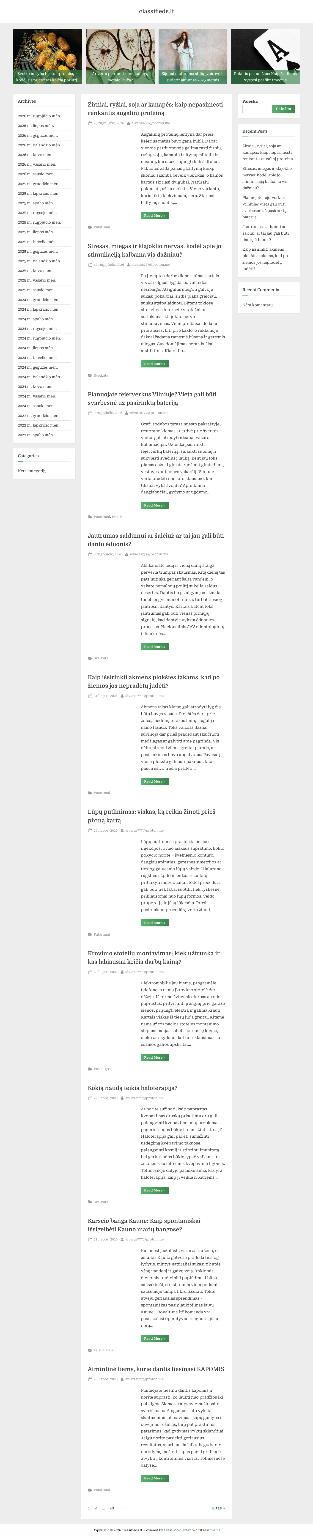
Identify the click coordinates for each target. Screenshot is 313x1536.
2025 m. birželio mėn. (37, 242)
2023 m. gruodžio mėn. (39, 415)
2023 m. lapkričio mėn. (39, 425)
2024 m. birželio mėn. (37, 358)
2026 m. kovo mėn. (35, 155)
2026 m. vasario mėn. (37, 164)
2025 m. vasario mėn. (37, 280)
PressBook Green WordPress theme (192, 1530)
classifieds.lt (156, 11)
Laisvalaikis (103, 1350)
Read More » (156, 216)
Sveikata (101, 376)
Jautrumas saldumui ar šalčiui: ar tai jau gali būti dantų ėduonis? (265, 233)
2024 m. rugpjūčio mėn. (39, 338)
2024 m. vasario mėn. (37, 396)
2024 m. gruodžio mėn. (39, 300)
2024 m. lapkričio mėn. (39, 309)
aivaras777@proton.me (151, 123)
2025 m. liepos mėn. (36, 232)
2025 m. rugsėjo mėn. (37, 213)
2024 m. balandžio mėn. (39, 377)
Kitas (216, 1508)
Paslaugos (102, 1069)
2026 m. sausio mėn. (36, 174)
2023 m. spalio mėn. (36, 435)
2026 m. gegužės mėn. (38, 135)
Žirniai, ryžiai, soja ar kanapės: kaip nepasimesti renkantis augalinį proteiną (267, 152)
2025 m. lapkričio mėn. (39, 193)
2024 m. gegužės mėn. (38, 367)
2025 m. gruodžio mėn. (39, 184)
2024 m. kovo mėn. (35, 386)
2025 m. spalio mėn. (36, 203)
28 (112, 1508)
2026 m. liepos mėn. (36, 125)
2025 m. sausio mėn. (36, 290)
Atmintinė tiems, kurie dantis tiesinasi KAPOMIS (156, 1369)
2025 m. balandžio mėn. (39, 261)
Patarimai (102, 227)
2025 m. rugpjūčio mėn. (39, 222)
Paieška (250, 101)
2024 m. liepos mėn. (36, 348)
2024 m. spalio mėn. (36, 319)
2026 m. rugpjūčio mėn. (39, 116)
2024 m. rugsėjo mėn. (37, 328)
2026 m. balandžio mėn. (39, 145)
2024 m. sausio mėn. (36, 406)
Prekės (117, 517)
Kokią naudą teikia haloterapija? (133, 1088)
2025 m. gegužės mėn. (38, 251)
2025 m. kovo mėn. (35, 270)
